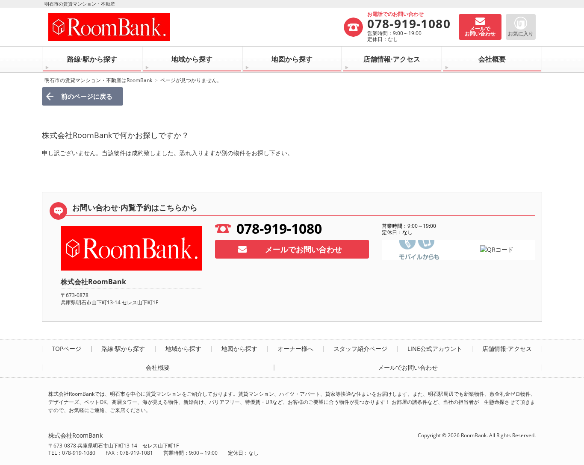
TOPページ (66, 349)
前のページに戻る (86, 96)
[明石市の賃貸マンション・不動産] (195, 27)
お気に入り (521, 33)
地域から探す (191, 59)
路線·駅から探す (92, 59)
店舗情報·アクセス (391, 59)
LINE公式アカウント (434, 349)
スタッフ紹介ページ (360, 349)
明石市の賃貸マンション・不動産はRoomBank (98, 80)
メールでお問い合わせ (303, 249)
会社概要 (492, 59)
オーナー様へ (295, 349)
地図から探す (292, 59)
